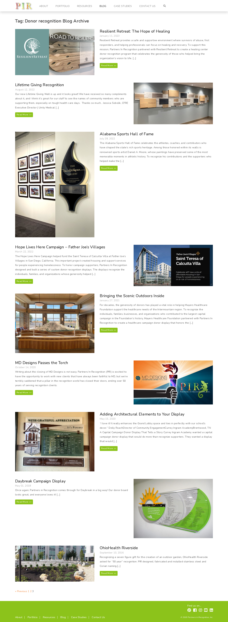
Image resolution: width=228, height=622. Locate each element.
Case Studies (123, 6)
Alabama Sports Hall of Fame (127, 134)
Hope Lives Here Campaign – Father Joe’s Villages (60, 247)
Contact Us (147, 6)
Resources (84, 6)
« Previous (21, 591)
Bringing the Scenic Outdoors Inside (132, 296)
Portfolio (63, 6)
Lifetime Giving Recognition (39, 85)
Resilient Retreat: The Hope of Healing (135, 31)
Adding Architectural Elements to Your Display (142, 414)
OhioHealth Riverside (119, 548)
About (43, 6)
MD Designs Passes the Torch (41, 362)
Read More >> (108, 65)
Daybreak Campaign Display (40, 481)
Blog (103, 6)
